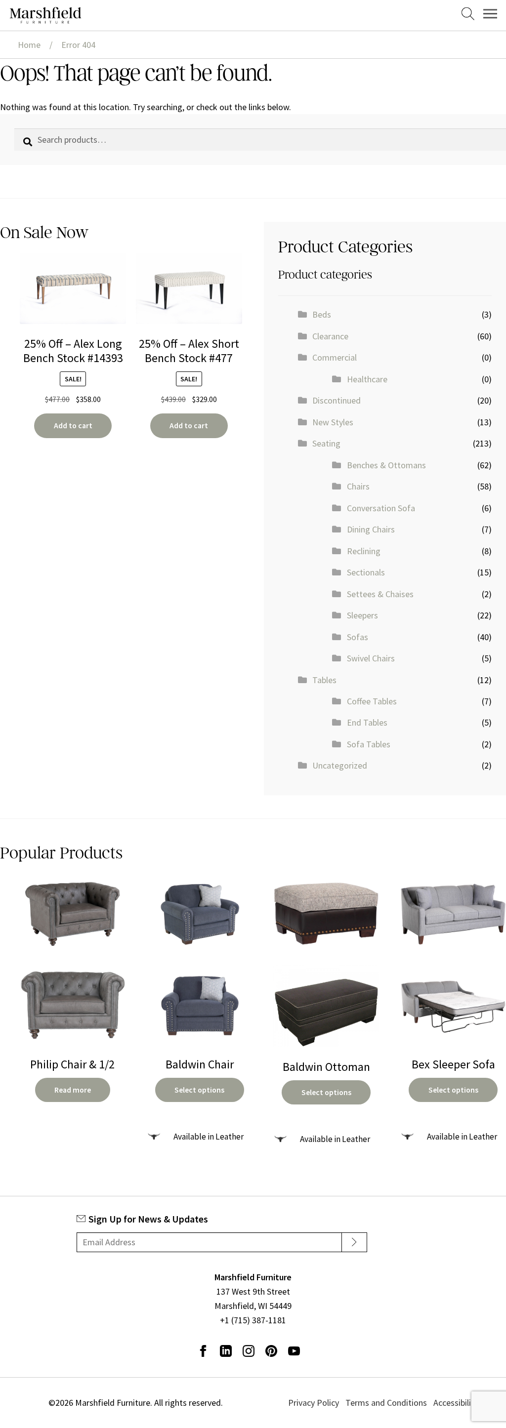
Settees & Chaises (380, 594)
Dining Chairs (371, 529)
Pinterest (271, 1351)
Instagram (248, 1351)
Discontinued (336, 400)
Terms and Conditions (386, 1402)
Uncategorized (339, 765)
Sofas (357, 637)
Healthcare (367, 379)
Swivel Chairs (371, 658)
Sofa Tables (368, 744)
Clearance (330, 336)
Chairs (358, 486)
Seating (326, 443)
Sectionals (366, 572)
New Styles (332, 422)
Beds (321, 314)
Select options (199, 1090)
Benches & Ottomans (386, 465)
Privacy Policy (313, 1402)
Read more (72, 1090)
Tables (324, 680)
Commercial (334, 357)
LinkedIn (226, 1351)
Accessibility (455, 1402)
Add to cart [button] (73, 425)
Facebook (203, 1351)
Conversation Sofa (381, 508)
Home (29, 44)
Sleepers (362, 615)
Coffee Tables (372, 701)
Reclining (363, 551)
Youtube (294, 1351)
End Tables (367, 722)
